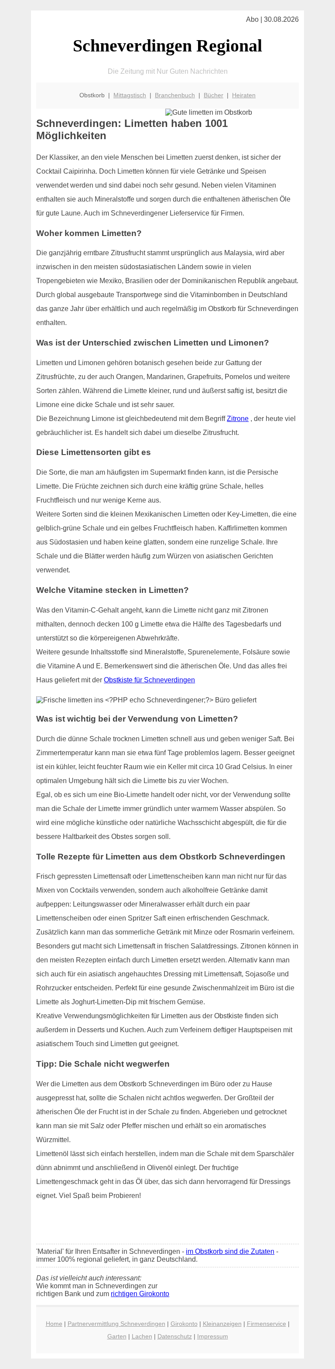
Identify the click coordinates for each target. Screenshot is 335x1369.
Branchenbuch (175, 95)
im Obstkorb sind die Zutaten (230, 1251)
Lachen (142, 1336)
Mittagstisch (129, 95)
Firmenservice (266, 1323)
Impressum (212, 1336)
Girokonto (184, 1323)
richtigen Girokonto (140, 1293)
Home (54, 1323)
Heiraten (244, 95)
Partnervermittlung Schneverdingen (116, 1323)
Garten (116, 1336)
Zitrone (238, 418)
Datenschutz (174, 1336)
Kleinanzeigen (222, 1323)
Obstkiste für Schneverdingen (149, 680)
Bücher (213, 95)
